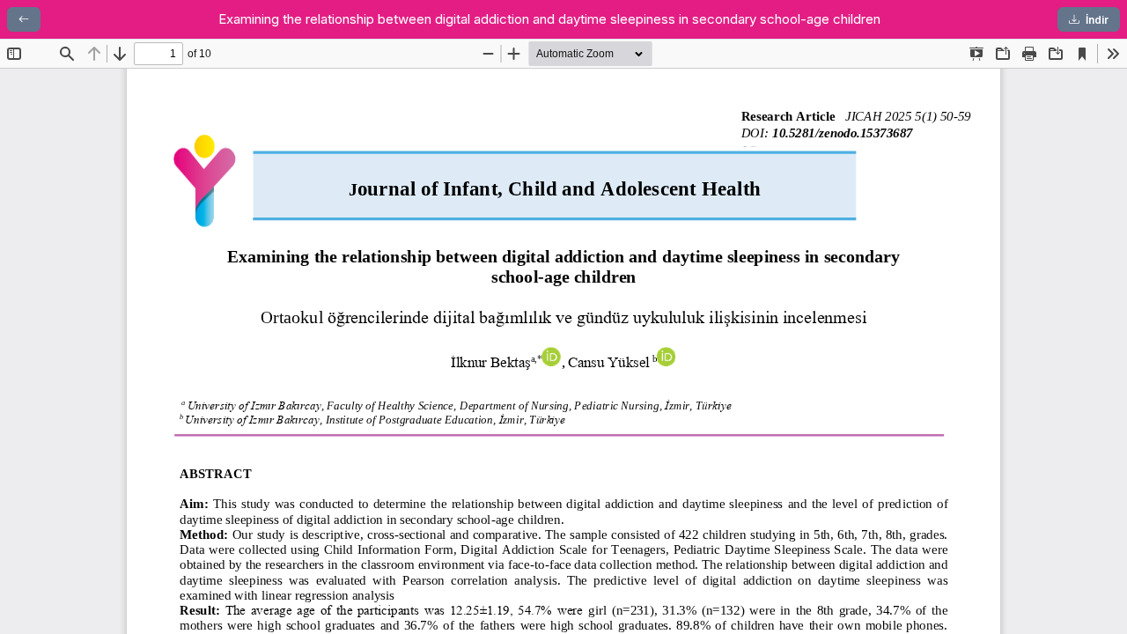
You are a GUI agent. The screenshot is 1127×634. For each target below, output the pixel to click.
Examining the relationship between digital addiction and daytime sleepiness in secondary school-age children (549, 19)
